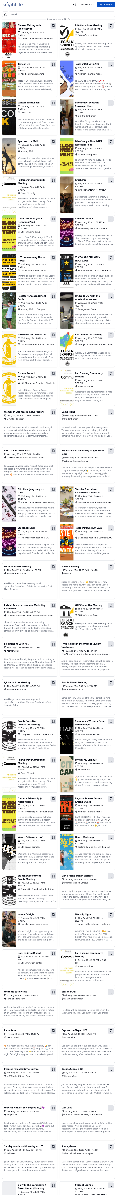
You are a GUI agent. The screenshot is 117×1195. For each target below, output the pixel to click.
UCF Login (107, 4)
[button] (5, 14)
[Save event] (53, 26)
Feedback (89, 4)
